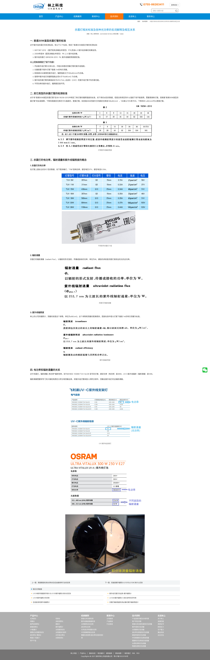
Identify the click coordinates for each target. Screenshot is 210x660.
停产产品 (33, 640)
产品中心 (59, 16)
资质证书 (161, 624)
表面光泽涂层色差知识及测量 (142, 624)
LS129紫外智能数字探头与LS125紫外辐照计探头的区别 (52, 593)
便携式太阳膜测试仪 (37, 632)
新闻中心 (96, 16)
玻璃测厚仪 (34, 627)
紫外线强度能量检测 (88, 621)
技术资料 (114, 16)
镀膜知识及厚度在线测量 (140, 640)
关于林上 (161, 618)
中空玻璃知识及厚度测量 (140, 638)
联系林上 (151, 16)
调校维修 (109, 653)
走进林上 (132, 16)
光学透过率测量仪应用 (88, 629)
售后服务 (101, 653)
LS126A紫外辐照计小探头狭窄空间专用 (122, 598)
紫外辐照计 (59, 627)
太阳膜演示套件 (61, 632)
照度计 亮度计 (35, 638)
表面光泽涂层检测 (87, 618)
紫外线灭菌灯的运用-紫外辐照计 (120, 593)
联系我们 (128, 653)
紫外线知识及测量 (138, 627)
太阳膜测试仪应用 (87, 624)
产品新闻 (110, 621)
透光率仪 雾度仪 (35, 635)
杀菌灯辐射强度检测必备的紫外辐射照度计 (123, 602)
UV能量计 (33, 629)
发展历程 (161, 621)
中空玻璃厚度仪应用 (88, 632)
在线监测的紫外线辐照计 (41, 602)
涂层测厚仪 (59, 621)
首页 (41, 16)
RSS (137, 653)
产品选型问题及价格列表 (140, 618)
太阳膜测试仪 (60, 629)
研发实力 (161, 627)
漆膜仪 (32, 621)
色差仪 (58, 618)
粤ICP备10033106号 (121, 656)
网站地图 (118, 653)
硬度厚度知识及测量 (139, 635)
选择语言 (174, 5)
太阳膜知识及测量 (138, 629)
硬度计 (58, 624)
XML (133, 653)
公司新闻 (110, 618)
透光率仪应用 (85, 627)
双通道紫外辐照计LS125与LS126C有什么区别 (127, 582)
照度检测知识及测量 (139, 646)
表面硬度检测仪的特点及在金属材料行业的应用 (54, 582)
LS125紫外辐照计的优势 (41, 598)
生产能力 (161, 629)
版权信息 (92, 653)
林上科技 (74, 653)
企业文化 (161, 635)
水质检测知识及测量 (139, 643)
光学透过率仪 (60, 635)
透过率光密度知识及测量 (140, 632)
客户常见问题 (136, 621)
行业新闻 (110, 624)
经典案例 (77, 16)
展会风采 (161, 632)
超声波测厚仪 (34, 624)
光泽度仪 (33, 618)
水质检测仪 (59, 638)
